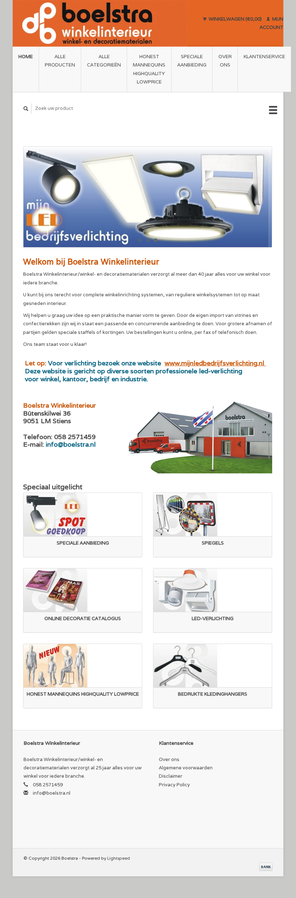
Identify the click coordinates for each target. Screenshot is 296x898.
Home (25, 56)
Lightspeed (118, 858)
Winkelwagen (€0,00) (235, 19)
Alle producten (60, 60)
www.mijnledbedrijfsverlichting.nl (215, 363)
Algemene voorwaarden (186, 768)
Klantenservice (264, 56)
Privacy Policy (174, 785)
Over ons (225, 60)
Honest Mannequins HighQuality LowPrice (149, 69)
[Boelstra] (100, 23)
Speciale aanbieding (191, 60)
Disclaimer (170, 776)
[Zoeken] (26, 108)
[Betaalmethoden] (266, 866)
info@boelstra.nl (51, 793)
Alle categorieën (104, 60)
